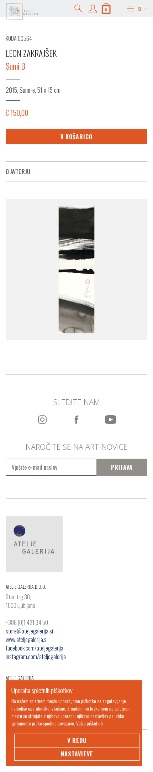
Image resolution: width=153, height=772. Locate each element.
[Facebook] (76, 419)
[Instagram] (42, 419)
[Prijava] (93, 8)
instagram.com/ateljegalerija (36, 656)
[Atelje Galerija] (22, 11)
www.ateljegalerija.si (27, 639)
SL (140, 8)
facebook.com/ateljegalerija (34, 648)
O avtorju (18, 171)
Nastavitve (77, 754)
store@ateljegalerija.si (29, 631)
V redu (76, 740)
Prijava (122, 467)
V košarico (76, 137)
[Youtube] (110, 419)
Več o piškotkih (89, 723)
